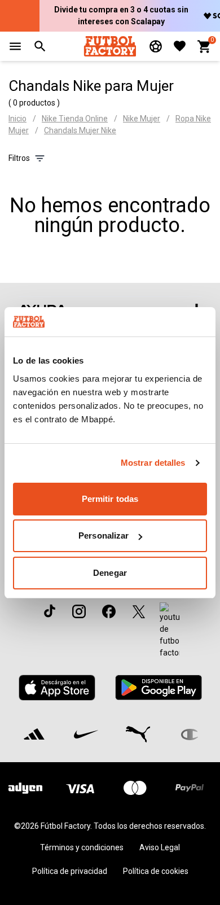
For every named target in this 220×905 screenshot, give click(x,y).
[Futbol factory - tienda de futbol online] (109, 46)
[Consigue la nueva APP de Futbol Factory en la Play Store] (158, 687)
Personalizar (103, 535)
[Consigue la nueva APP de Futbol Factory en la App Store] (57, 688)
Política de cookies (155, 871)
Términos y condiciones (82, 847)
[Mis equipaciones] (155, 46)
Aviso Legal (159, 847)
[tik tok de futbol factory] (49, 610)
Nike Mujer (141, 118)
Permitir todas (110, 499)
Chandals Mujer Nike (80, 130)
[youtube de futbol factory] (169, 630)
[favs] (180, 46)
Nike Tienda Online (75, 118)
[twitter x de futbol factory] (139, 611)
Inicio (17, 118)
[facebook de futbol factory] (109, 611)
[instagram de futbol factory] (79, 611)
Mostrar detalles (153, 462)
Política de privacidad (69, 871)
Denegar (110, 573)
